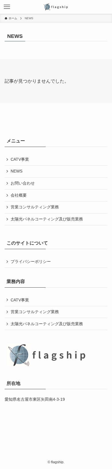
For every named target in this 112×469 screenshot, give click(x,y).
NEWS (16, 171)
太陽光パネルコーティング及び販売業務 (47, 219)
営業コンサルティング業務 (35, 207)
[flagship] (56, 7)
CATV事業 (20, 159)
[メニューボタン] (7, 7)
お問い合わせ (23, 183)
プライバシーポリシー (31, 261)
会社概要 (19, 195)
